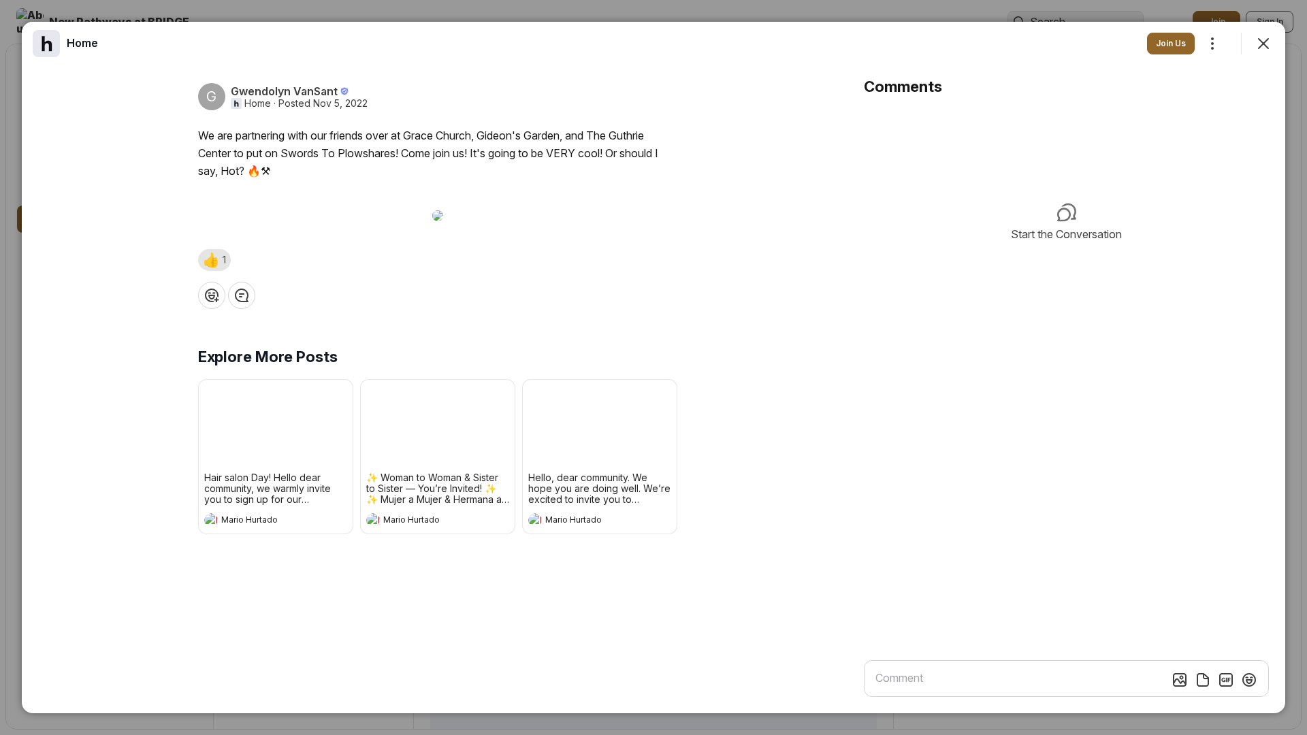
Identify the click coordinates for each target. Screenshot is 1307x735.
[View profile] (211, 520)
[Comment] (241, 295)
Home (257, 103)
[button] (214, 260)
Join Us (1171, 43)
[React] (212, 295)
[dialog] (653, 367)
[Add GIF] (1226, 680)
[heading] (262, 521)
